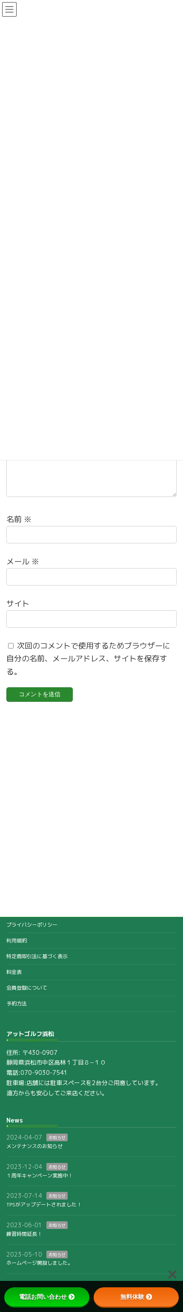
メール (22, 561)
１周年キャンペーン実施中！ (39, 1175)
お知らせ (57, 1138)
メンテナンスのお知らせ (34, 1146)
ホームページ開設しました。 (39, 1263)
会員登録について (26, 987)
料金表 (14, 972)
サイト (17, 603)
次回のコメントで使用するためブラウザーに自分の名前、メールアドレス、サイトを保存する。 (88, 658)
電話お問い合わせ (43, 1297)
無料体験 (132, 1297)
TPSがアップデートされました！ (44, 1205)
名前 (18, 519)
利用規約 (16, 940)
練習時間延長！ (24, 1233)
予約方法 (16, 1003)
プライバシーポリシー (31, 924)
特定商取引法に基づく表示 (37, 956)
